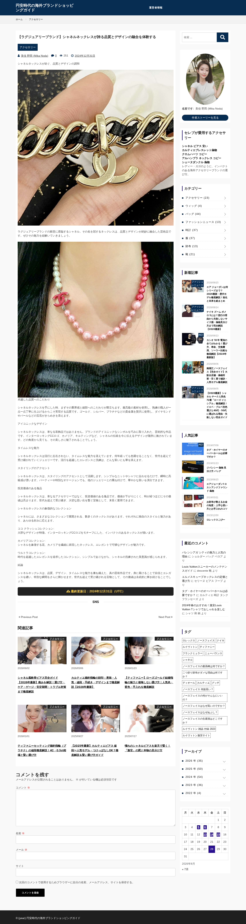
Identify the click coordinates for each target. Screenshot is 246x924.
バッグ (193, 213)
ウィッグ (193, 205)
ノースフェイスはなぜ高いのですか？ (204, 705)
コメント (23, 787)
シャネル (188, 659)
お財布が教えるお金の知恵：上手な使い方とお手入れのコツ (217, 505)
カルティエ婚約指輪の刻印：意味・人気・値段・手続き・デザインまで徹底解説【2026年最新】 (95, 682)
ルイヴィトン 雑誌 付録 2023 (199, 728)
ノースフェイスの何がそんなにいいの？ (203, 697)
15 (218, 834)
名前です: (188, 108)
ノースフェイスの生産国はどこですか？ (203, 720)
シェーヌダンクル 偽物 (196, 162)
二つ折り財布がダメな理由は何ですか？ (203, 674)
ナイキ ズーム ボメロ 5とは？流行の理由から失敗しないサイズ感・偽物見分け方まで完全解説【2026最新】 (217, 320)
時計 (191, 230)
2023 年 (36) (194, 784)
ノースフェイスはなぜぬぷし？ (200, 712)
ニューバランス (213, 653)
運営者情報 (156, 7)
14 (211, 834)
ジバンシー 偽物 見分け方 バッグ (216, 469)
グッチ (215, 682)
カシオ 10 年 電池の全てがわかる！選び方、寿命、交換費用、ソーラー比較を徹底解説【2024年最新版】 (217, 349)
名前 (20, 833)
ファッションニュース (203, 221)
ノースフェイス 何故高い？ (198, 689)
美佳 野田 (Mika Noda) (34, 55)
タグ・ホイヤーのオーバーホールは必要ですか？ (217, 453)
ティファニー (207, 646)
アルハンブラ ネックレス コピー (201, 158)
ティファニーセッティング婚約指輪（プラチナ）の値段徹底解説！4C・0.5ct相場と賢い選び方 (42, 750)
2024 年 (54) (194, 776)
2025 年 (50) (194, 768)
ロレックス (189, 640)
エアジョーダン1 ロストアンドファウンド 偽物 (217, 487)
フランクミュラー (193, 653)
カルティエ (203, 682)
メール (21, 849)
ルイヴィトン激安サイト (196, 735)
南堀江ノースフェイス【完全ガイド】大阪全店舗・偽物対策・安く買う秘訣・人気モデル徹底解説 (217, 375)
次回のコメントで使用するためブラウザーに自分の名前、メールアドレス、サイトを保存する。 (77, 882)
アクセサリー (28, 47)
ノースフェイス (206, 640)
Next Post (165, 616)
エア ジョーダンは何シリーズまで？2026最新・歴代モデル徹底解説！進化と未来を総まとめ (217, 294)
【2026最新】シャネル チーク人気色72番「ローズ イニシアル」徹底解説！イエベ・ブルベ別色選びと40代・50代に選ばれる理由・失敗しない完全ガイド (217, 405)
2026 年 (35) (194, 760)
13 (205, 834)
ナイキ (220, 640)
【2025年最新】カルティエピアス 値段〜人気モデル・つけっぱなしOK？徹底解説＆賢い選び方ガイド (94, 750)
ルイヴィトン (190, 646)
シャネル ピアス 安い (195, 146)
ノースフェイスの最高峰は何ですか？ (204, 666)
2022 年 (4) (193, 792)
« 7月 (185, 869)
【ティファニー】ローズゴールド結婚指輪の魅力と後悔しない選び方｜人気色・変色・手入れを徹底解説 (149, 682)
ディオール (189, 682)
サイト (20, 866)
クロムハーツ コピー (194, 154)
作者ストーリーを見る (205, 117)
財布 (191, 246)
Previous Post (29, 616)
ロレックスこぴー (216, 519)
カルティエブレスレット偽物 (199, 150)
